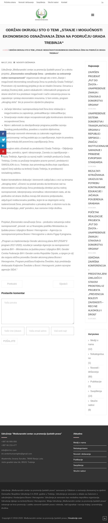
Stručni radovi (53, 2)
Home (5, 50)
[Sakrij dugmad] (1, 156)
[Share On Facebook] (3, 134)
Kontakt (64, 2)
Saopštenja (40, 2)
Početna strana (10, 2)
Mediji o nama (93, 342)
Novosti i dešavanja (26, 2)
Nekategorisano (96, 356)
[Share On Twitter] (3, 140)
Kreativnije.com (75, 518)
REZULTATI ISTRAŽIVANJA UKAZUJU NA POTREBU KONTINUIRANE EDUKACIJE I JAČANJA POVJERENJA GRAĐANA (96, 187)
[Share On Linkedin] (3, 146)
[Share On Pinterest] (3, 152)
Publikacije (96, 381)
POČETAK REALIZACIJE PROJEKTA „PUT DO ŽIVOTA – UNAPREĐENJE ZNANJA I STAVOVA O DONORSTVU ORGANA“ (96, 230)
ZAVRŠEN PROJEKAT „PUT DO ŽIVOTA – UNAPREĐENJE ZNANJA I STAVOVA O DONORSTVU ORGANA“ (96, 88)
